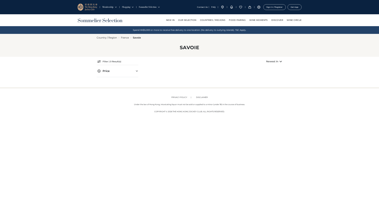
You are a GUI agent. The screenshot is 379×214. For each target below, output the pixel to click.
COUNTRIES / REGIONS (212, 20)
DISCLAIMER (202, 97)
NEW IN (170, 20)
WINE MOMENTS (258, 20)
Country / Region (107, 37)
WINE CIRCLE (294, 20)
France (125, 37)
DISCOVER (277, 20)
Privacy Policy (179, 97)
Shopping (126, 7)
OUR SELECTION (187, 20)
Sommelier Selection (148, 7)
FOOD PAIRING (237, 20)
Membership (107, 7)
